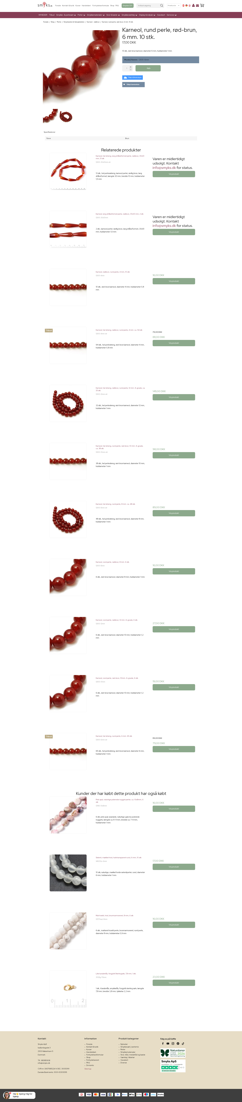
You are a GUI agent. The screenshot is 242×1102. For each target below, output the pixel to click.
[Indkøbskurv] (202, 5)
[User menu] (193, 6)
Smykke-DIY (127, 5)
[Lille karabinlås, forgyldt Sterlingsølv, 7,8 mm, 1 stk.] (68, 995)
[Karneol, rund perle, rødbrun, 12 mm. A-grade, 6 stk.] (68, 642)
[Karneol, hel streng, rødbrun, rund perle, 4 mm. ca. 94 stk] (68, 352)
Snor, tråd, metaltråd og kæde (132, 1055)
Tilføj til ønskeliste (132, 84)
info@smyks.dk (164, 167)
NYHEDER (43, 15)
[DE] (186, 5)
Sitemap (87, 1069)
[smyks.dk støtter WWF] (173, 1053)
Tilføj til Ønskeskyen (135, 77)
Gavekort (161, 15)
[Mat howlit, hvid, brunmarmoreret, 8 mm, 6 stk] (68, 937)
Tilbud (51, 15)
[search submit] (162, 5)
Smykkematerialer (127, 1052)
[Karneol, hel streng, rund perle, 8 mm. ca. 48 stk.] (68, 526)
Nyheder (124, 1044)
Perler (122, 1049)
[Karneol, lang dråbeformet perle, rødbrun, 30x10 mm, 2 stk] (68, 236)
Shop (112, 6)
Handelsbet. (86, 6)
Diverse (123, 1063)
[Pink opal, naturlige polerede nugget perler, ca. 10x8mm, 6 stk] (68, 821)
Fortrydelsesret (92, 1060)
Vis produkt (174, 174)
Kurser (78, 6)
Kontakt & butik (68, 6)
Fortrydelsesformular (100, 6)
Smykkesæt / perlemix (129, 1047)
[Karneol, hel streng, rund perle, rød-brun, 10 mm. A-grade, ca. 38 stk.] (68, 468)
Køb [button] (148, 68)
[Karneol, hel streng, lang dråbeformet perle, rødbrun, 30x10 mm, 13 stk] (68, 178)
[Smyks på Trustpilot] (173, 1065)
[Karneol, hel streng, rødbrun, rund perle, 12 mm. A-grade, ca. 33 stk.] (68, 410)
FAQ (117, 6)
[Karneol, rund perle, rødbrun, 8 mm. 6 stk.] (68, 584)
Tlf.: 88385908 (44, 1060)
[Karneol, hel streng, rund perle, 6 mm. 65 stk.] (68, 758)
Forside (58, 6)
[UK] (189, 5)
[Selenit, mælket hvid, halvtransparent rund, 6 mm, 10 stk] (68, 879)
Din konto (90, 1065)
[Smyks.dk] (45, 5)
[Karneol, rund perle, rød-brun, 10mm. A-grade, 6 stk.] (68, 700)
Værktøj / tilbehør (127, 1057)
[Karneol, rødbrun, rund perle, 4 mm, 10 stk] (68, 294)
